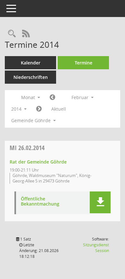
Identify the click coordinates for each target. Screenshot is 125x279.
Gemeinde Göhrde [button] (31, 120)
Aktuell (58, 109)
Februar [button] (80, 97)
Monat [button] (28, 97)
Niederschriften (30, 77)
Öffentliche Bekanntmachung (40, 201)
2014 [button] (17, 109)
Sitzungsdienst (96, 247)
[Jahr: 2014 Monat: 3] (38, 109)
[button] (100, 202)
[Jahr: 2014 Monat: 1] (52, 97)
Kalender (30, 63)
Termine (83, 63)
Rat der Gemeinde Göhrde (38, 162)
